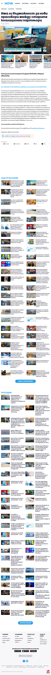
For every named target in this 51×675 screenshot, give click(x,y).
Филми (29, 642)
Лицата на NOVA (19, 638)
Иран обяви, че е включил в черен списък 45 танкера (17, 432)
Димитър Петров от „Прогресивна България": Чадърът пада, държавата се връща (42, 234)
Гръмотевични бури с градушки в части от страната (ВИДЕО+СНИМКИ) (41, 328)
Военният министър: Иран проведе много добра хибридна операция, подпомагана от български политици (43, 192)
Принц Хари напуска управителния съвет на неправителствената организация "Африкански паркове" (42, 594)
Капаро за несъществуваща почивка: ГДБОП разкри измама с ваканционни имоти (42, 303)
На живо (41, 3)
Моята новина (5, 640)
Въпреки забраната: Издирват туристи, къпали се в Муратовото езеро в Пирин (42, 242)
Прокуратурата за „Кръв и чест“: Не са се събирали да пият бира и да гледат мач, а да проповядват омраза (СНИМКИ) (17, 183)
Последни (4, 636)
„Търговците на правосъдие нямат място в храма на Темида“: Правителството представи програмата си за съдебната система (43, 346)
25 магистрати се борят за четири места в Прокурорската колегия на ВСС (17, 312)
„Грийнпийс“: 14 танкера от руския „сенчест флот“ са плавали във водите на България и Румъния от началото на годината (43, 279)
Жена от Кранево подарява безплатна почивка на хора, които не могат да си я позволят (43, 211)
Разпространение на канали (20, 665)
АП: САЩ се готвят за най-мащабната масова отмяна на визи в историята (42, 558)
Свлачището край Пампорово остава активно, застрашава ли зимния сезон (17, 219)
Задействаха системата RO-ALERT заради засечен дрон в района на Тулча (42, 432)
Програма (25, 3)
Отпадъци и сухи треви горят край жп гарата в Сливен (42, 311)
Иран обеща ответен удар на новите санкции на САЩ (18, 542)
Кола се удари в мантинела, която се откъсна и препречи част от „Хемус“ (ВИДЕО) (17, 328)
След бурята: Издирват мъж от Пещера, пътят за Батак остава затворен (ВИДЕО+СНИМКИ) (17, 303)
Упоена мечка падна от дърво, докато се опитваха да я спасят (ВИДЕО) (18, 585)
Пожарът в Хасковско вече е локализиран (16, 233)
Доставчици (35, 665)
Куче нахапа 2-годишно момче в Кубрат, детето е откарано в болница (17, 372)
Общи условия (45, 665)
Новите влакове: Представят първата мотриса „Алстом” (16, 256)
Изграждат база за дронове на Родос (17, 602)
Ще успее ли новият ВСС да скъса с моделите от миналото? (16, 201)
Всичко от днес (6, 638)
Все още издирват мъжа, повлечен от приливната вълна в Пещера (17, 263)
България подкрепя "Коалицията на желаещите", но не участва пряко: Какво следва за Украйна (18, 456)
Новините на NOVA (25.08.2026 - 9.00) (17, 482)
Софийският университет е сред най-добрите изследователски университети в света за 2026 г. (17, 320)
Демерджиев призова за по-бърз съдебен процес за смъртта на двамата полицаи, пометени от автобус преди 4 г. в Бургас (16, 193)
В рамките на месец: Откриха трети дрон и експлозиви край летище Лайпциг (42, 456)
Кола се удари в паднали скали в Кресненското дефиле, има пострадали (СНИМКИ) (17, 295)
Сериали (29, 640)
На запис (33, 3)
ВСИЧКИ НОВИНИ (25, 623)
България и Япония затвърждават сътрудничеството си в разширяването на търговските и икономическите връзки (16, 346)
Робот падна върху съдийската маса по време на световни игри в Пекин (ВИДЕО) (42, 535)
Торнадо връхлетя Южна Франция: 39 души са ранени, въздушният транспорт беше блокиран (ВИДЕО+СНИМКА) (17, 561)
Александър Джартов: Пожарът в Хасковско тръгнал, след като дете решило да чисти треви (42, 271)
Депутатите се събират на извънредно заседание (42, 255)
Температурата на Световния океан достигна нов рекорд (42, 570)
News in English (43, 643)
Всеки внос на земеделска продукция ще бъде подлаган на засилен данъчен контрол (42, 264)
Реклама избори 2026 (9, 665)
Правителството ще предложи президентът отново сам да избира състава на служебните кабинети (42, 336)
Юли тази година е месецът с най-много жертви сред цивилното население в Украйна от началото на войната (42, 410)
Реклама (3, 665)
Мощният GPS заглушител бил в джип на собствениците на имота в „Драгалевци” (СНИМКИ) (17, 336)
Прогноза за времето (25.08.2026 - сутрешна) (42, 248)
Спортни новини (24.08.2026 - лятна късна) (17, 578)
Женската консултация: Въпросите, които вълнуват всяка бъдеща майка (41, 475)
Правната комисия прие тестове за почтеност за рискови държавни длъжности (43, 355)
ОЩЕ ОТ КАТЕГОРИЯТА (25, 381)
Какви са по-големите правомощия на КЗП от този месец (42, 226)
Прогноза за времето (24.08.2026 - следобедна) (42, 318)
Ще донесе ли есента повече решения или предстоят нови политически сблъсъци (42, 183)
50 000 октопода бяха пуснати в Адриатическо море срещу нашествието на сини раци (18, 593)
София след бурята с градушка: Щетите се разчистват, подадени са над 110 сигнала (17, 249)
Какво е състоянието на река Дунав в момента (42, 361)
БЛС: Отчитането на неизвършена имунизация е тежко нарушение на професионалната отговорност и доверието (17, 364)
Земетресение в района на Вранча (41, 499)
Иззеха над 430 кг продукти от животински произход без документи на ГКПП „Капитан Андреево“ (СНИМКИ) (43, 373)
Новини (17, 3)
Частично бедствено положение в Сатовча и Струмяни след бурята (42, 219)
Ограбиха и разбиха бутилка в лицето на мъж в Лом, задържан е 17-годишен (42, 288)
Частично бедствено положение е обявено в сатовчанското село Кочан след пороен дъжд (16, 271)
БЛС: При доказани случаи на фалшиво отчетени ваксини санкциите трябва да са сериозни (17, 227)
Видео (3, 642)
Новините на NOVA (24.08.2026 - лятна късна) (41, 578)
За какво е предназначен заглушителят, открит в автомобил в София (17, 241)
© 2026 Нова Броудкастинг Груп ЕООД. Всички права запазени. (12, 671)
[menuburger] (2, 3)
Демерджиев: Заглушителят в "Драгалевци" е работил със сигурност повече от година (18, 399)
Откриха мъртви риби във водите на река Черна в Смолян (43, 295)
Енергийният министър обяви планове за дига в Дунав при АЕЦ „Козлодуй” (17, 287)
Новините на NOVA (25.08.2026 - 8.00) (17, 499)
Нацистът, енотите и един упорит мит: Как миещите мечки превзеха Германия (18, 571)
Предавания (30, 638)
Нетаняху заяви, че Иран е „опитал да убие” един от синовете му (41, 585)
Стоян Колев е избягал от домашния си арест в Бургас (17, 278)
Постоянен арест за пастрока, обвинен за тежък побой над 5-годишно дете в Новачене (17, 355)
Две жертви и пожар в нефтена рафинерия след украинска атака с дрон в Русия (18, 448)
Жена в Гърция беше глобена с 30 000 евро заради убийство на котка (17, 613)
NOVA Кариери (43, 641)
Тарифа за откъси (29, 665)
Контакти (40, 665)
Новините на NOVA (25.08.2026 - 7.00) (17, 533)
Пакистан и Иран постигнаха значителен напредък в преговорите (42, 493)
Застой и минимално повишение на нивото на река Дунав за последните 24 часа (17, 211)
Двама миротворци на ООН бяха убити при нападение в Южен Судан (41, 448)
